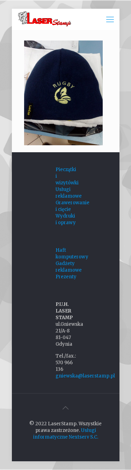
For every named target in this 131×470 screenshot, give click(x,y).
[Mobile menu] (110, 19)
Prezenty (66, 277)
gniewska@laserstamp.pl (85, 376)
